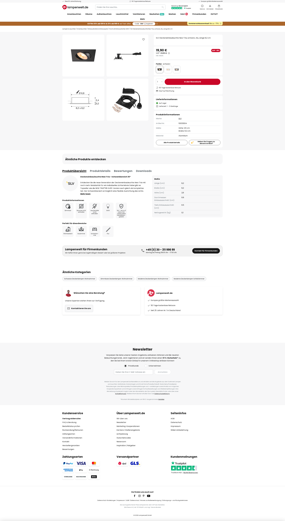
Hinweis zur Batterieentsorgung (150, 500)
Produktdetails (100, 171)
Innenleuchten (82, 29)
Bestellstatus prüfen (71, 426)
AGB (172, 418)
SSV (144, 24)
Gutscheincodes (124, 438)
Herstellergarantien (71, 445)
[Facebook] (136, 495)
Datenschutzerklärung (162, 394)
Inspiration (121, 445)
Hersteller (161, 399)
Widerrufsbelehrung (179, 430)
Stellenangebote (132, 430)
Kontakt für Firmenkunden (206, 251)
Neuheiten (157, 14)
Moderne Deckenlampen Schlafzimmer (189, 279)
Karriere (120, 430)
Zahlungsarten (68, 434)
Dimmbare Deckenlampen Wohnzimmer (116, 279)
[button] (83, 100)
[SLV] (70, 183)
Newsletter (121, 422)
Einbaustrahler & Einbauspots (98, 29)
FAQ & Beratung (69, 422)
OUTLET (214, 14)
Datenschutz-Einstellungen (106, 500)
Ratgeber (131, 445)
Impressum (176, 426)
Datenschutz (176, 422)
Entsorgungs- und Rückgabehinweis (175, 500)
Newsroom (121, 441)
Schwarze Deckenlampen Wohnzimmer (79, 279)
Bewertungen (123, 171)
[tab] (74, 171)
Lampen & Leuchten (69, 29)
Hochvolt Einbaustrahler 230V (119, 29)
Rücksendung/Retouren (72, 430)
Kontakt (65, 441)
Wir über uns (122, 418)
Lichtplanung (122, 434)
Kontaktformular (120, 394)
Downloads (144, 171)
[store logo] (75, 7)
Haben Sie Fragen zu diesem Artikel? (206, 142)
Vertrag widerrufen (71, 418)
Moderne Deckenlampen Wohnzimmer (153, 279)
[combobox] (130, 7)
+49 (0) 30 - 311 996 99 (160, 249)
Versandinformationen (72, 438)
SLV (180, 118)
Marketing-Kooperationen (128, 426)
